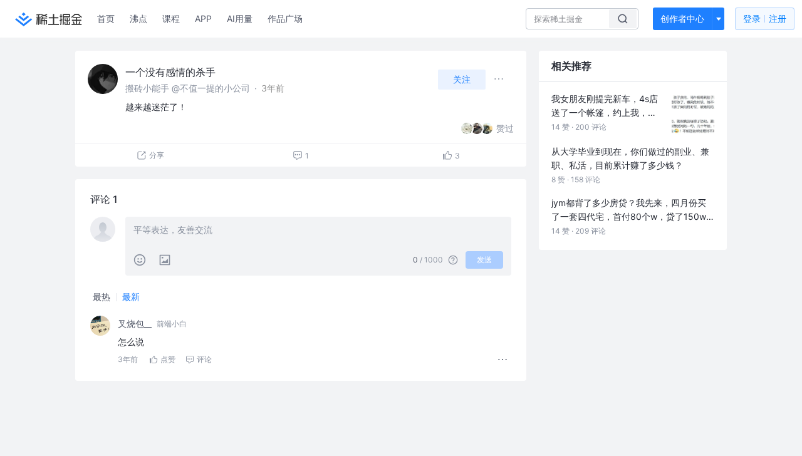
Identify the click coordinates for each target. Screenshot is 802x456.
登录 (764, 18)
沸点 (138, 18)
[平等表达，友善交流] (318, 231)
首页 (106, 18)
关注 (462, 79)
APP (203, 18)
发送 (484, 259)
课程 (171, 18)
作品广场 (285, 18)
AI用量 (240, 18)
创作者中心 (682, 18)
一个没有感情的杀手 (170, 72)
